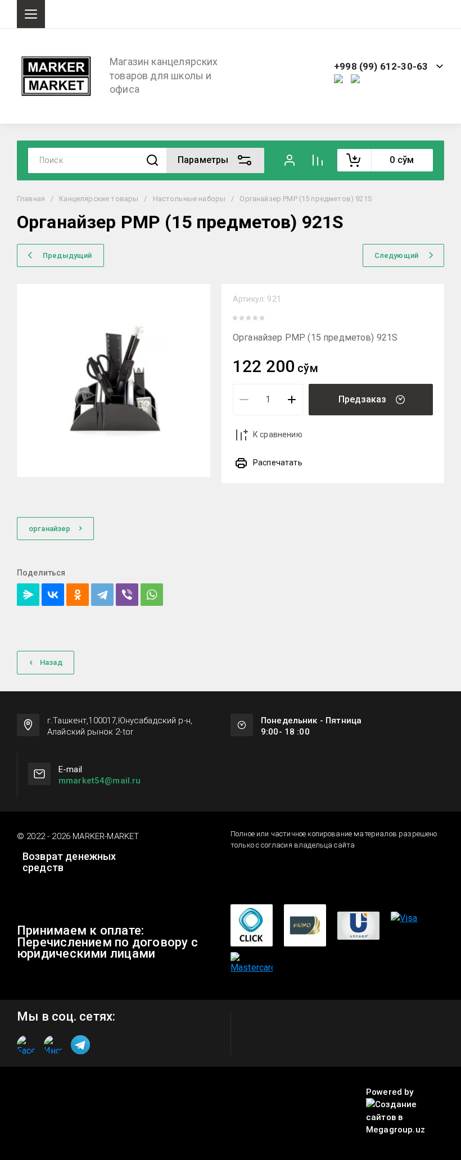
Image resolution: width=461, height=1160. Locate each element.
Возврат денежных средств (69, 862)
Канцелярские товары (98, 198)
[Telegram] (102, 594)
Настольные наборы (189, 198)
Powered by (390, 1092)
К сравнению (277, 434)
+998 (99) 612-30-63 (381, 66)
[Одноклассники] (77, 594)
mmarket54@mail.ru (99, 781)
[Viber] (127, 594)
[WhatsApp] (152, 594)
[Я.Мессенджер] (28, 594)
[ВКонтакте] (53, 594)
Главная (31, 198)
